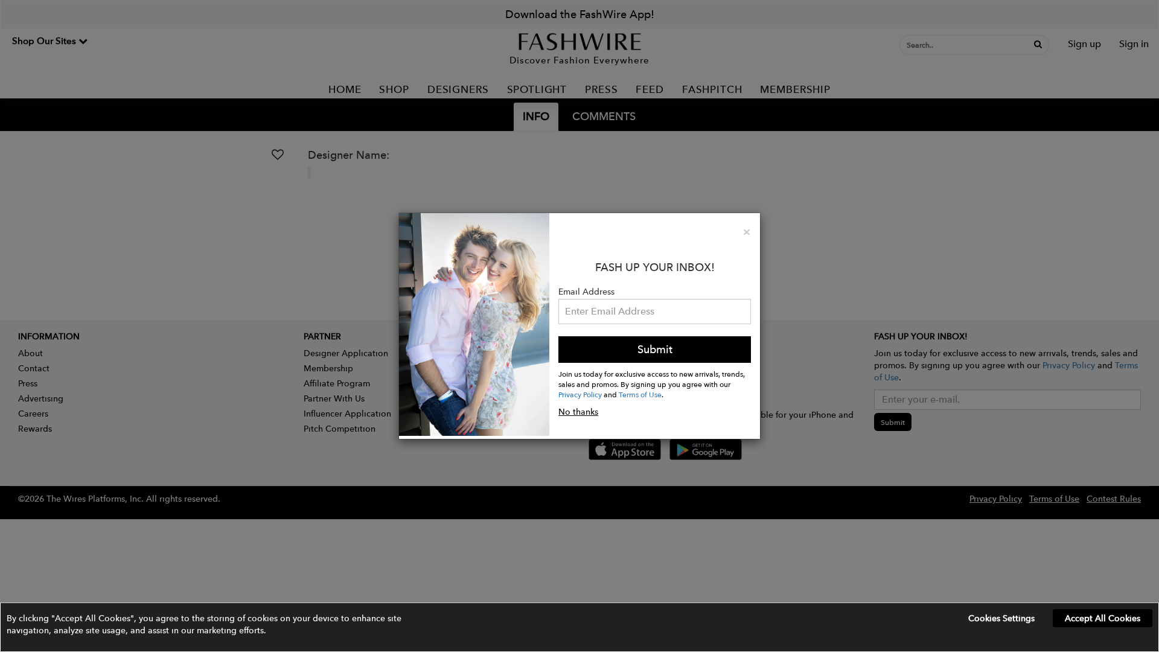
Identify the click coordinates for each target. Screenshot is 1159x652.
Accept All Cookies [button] (1102, 618)
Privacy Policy (580, 394)
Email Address (586, 291)
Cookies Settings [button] (1001, 618)
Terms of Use (640, 394)
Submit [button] (654, 349)
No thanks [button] (578, 411)
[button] (579, 627)
